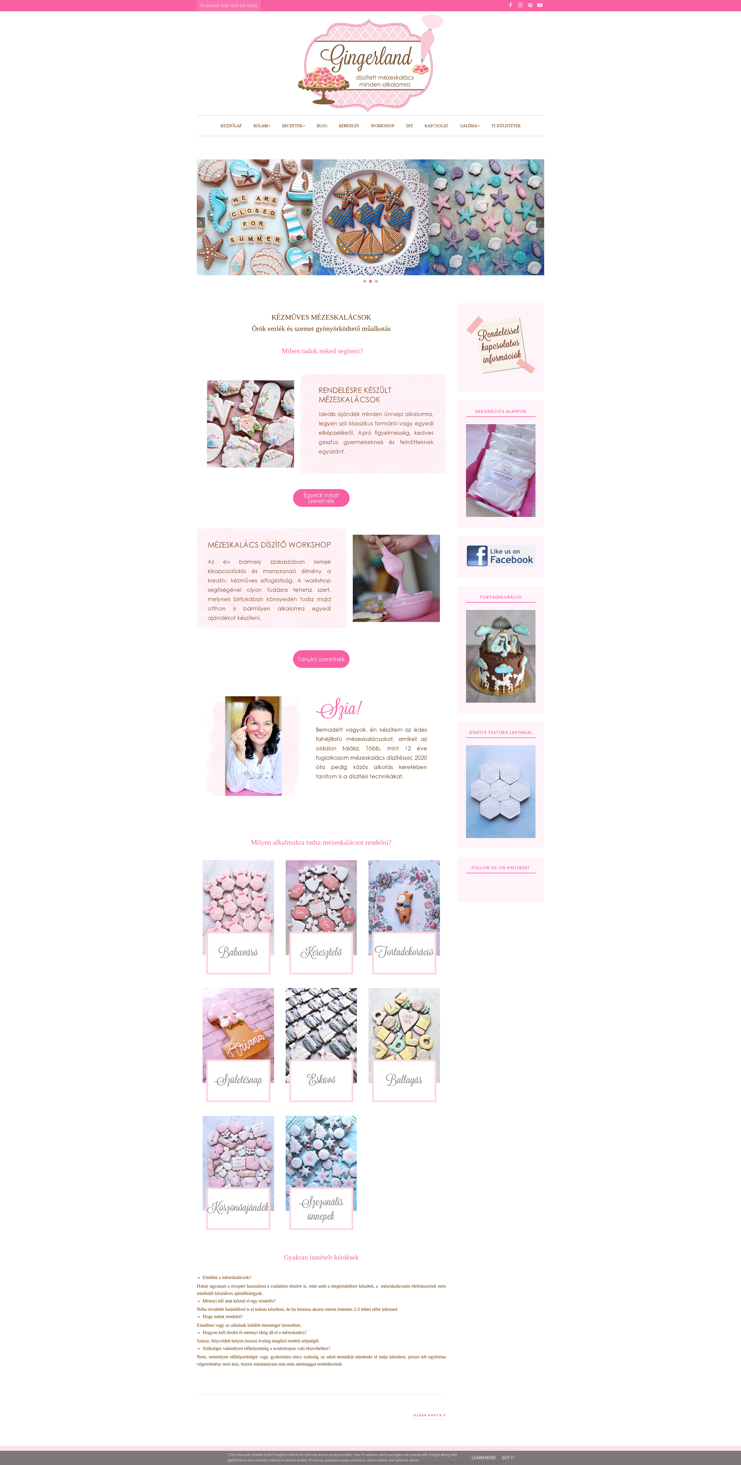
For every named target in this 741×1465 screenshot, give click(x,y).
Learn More (484, 1457)
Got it (508, 1457)
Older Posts (427, 1415)
